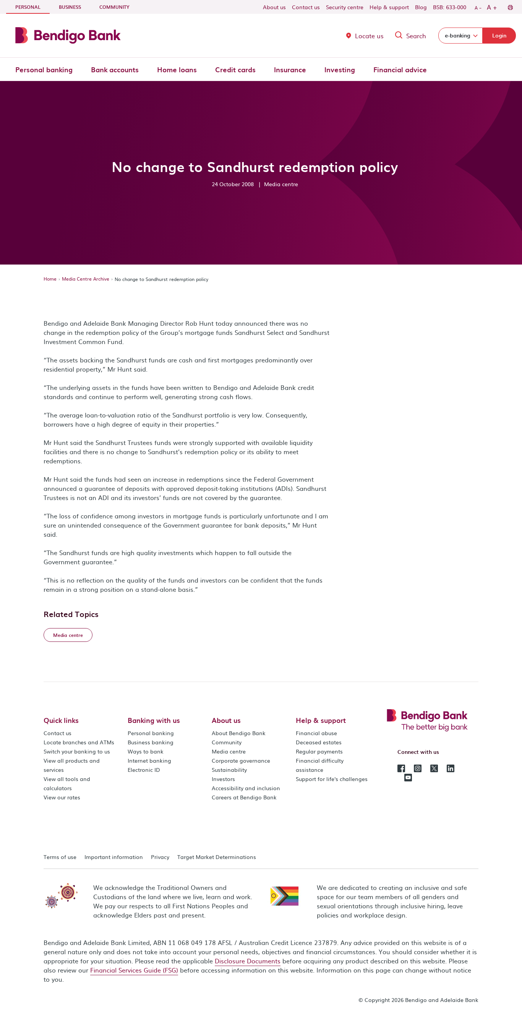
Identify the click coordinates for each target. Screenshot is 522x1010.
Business (70, 6)
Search (416, 35)
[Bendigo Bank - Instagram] (417, 767)
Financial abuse (316, 733)
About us (274, 7)
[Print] (510, 7)
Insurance (290, 69)
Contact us (306, 7)
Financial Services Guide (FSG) (134, 969)
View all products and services (72, 765)
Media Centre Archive (85, 278)
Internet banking (149, 760)
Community (114, 6)
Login (499, 35)
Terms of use (60, 857)
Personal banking (44, 69)
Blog (421, 7)
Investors (223, 779)
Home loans (177, 69)
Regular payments (319, 751)
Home (50, 278)
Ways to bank (146, 751)
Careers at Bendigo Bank (244, 797)
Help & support (389, 7)
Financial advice (400, 69)
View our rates (62, 797)
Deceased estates (319, 742)
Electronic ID (144, 769)
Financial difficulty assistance (320, 765)
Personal (32, 6)
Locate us (369, 35)
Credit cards (235, 69)
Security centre (344, 7)
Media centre (229, 751)
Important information (113, 857)
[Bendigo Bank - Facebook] (401, 767)
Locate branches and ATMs (79, 742)
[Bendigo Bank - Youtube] (408, 777)
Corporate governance (241, 760)
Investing (339, 69)
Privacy (160, 857)
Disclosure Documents (247, 960)
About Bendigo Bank (239, 733)
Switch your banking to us (77, 751)
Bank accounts (115, 69)
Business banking (150, 742)
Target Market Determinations (216, 857)
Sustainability (229, 769)
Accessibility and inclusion (246, 788)
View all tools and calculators (67, 783)
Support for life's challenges (332, 779)
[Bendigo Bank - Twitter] (434, 767)
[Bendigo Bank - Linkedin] (450, 767)
